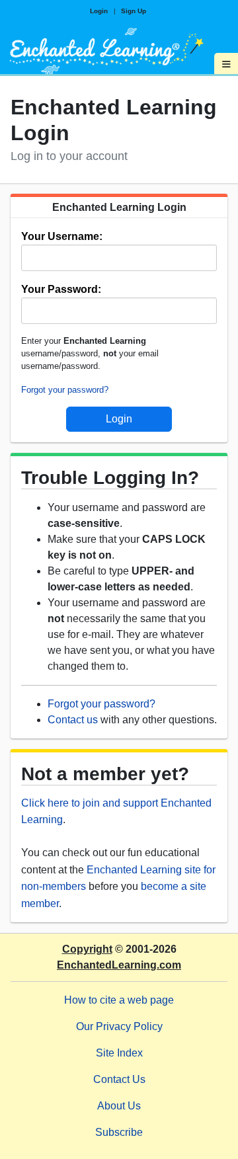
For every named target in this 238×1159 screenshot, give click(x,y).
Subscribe (119, 1132)
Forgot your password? (64, 390)
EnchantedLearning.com (119, 965)
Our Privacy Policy (119, 1026)
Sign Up (133, 11)
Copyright (87, 949)
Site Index (119, 1053)
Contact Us (119, 1079)
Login (99, 11)
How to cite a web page (119, 1000)
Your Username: (61, 236)
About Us (119, 1105)
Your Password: (61, 289)
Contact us (73, 719)
